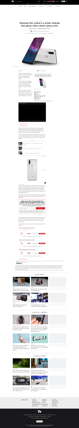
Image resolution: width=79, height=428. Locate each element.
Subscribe (63, 1)
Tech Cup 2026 (57, 6)
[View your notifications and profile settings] (60, 1)
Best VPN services (35, 405)
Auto (47, 3)
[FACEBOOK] (17, 263)
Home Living (38, 3)
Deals (25, 6)
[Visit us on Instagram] (50, 1)
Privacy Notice (21, 211)
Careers (49, 416)
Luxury (43, 3)
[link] (22, 233)
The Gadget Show (49, 6)
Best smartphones (45, 404)
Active (34, 3)
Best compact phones (23, 125)
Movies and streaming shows (37, 404)
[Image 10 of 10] (44, 170)
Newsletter (44, 70)
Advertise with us (43, 416)
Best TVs (43, 402)
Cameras (41, 21)
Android (26, 74)
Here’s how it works (50, 33)
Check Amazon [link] (42, 233)
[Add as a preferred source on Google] (39, 421)
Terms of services (30, 210)
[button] (32, 233)
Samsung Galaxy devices (36, 402)
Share (20, 70)
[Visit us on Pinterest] (47, 1)
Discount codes (54, 405)
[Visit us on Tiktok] (53, 1)
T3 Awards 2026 (41, 6)
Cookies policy (37, 416)
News (48, 31)
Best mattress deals (55, 402)
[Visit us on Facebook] (44, 1)
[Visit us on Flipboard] (52, 1)
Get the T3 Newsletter (32, 6)
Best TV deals (54, 404)
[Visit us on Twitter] (46, 1)
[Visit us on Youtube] (49, 1)
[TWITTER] (18, 263)
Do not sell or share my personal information (39, 418)
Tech (30, 3)
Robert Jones (35, 31)
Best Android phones (23, 259)
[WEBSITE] (20, 263)
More (50, 3)
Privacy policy (31, 416)
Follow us (39, 70)
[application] (32, 112)
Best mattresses (44, 405)
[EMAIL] (21, 263)
